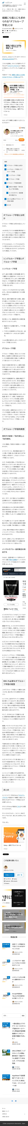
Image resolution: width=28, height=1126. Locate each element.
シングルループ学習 (14, 175)
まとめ (9, 205)
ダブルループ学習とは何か (15, 165)
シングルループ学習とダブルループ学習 (14, 170)
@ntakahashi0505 (8, 59)
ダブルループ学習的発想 (14, 183)
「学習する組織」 (12, 560)
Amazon (7, 883)
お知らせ (4, 1114)
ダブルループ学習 (14, 179)
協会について (5, 1111)
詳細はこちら (9, 875)
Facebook (7, 881)
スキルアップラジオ (13, 66)
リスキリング (7, 32)
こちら (18, 806)
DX (5, 30)
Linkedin (15, 881)
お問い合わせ (5, 1116)
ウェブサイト (8, 879)
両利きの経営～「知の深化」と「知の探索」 (16, 188)
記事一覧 (19, 875)
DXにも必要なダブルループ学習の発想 (15, 200)
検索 (23, 1016)
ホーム (3, 1108)
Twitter (15, 879)
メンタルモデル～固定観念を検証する (16, 194)
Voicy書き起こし (13, 30)
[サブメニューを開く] (24, 1114)
